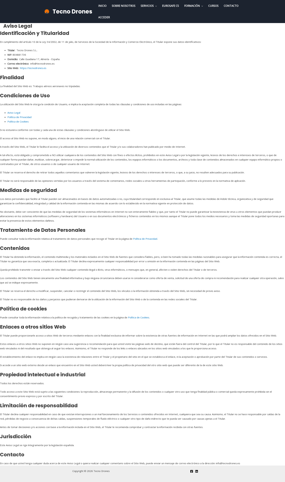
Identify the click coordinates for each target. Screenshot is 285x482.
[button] (155, 6)
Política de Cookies (18, 121)
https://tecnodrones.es (33, 68)
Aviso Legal (13, 112)
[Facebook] (191, 471)
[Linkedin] (196, 471)
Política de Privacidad (19, 117)
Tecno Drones (72, 11)
